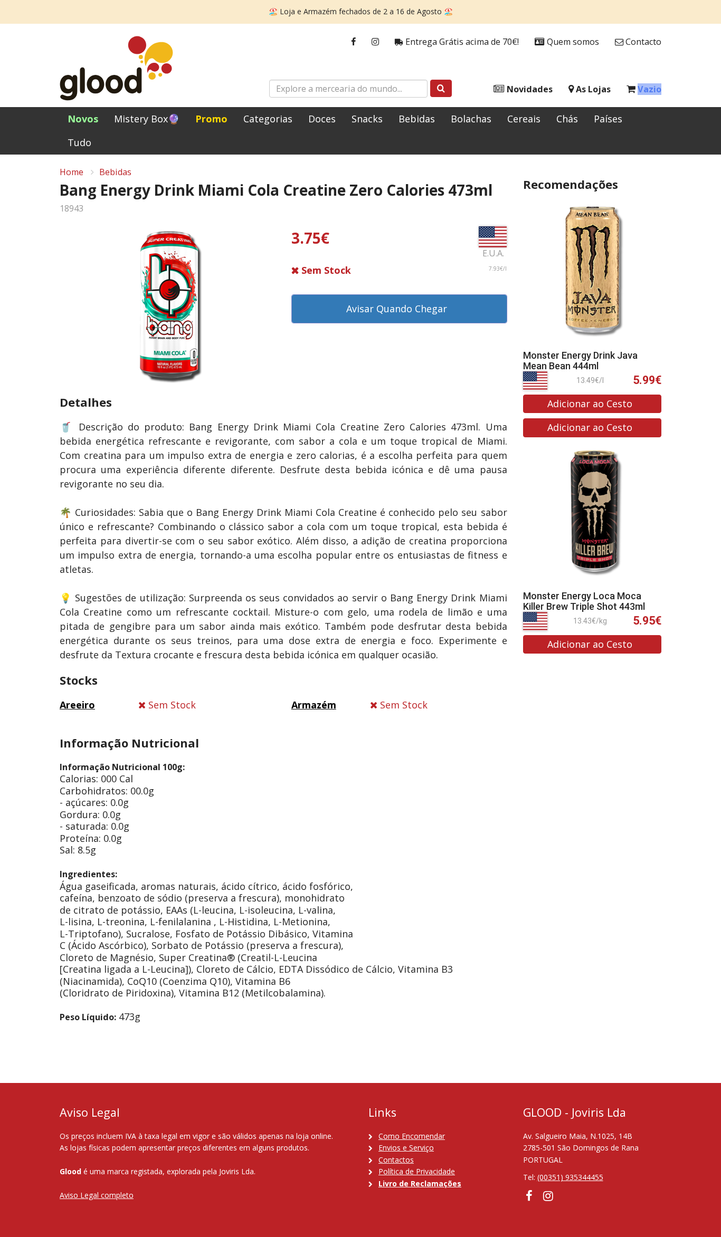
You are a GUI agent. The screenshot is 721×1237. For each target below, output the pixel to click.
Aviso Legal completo (97, 1195)
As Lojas (592, 89)
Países (608, 118)
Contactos (396, 1160)
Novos (83, 118)
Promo (211, 118)
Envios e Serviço (406, 1148)
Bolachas (471, 118)
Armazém (313, 704)
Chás (567, 118)
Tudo (79, 142)
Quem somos (572, 41)
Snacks (367, 118)
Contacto (642, 41)
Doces (322, 118)
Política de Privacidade (416, 1171)
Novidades (529, 89)
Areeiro (77, 704)
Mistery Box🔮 (146, 118)
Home (71, 172)
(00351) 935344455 (570, 1177)
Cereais (523, 118)
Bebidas (417, 118)
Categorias (267, 118)
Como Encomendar (411, 1136)
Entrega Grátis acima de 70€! (461, 41)
